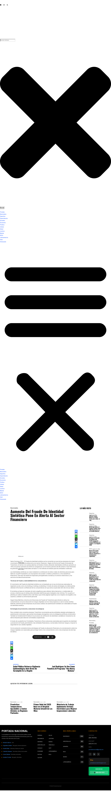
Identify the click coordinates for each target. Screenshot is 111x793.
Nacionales (3, 214)
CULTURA (40, 757)
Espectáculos (4, 218)
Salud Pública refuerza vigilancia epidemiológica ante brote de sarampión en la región (26, 668)
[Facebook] (76, 531)
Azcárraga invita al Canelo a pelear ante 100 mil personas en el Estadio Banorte (94, 529)
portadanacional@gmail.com (96, 749)
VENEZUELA (51, 744)
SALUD (50, 735)
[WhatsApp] (76, 536)
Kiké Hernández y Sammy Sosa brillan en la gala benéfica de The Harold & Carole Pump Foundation (94, 591)
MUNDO (50, 741)
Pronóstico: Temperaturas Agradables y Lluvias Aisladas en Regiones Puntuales (19, 708)
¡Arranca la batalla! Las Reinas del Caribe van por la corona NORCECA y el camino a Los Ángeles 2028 (95, 541)
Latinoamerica (4, 237)
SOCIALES (40, 748)
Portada (2, 212)
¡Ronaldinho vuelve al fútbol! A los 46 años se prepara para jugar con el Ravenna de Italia (94, 565)
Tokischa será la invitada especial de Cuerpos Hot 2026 (94, 603)
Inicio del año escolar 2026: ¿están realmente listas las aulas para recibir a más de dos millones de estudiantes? (95, 629)
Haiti (1, 239)
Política (2, 225)
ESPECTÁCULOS (41, 744)
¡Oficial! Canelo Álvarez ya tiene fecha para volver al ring (94, 518)
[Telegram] (76, 544)
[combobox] (7, 40)
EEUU (1, 235)
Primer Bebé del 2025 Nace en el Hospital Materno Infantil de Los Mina (43, 707)
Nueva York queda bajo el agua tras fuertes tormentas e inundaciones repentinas (94, 553)
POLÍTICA (40, 754)
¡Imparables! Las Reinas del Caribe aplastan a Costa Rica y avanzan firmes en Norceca (94, 613)
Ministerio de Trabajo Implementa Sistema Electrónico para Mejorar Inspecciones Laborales (67, 707)
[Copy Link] (76, 541)
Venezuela (3, 242)
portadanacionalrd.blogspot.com (98, 762)
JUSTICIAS (51, 738)
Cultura (2, 227)
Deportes (2, 216)
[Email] (76, 534)
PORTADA (40, 735)
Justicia (2, 231)
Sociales (2, 220)
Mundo (2, 233)
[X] (76, 539)
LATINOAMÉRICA (53, 751)
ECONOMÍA (40, 751)
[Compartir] (76, 547)
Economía (3, 222)
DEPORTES (40, 741)
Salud (1, 229)
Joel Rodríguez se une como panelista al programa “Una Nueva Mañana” (61, 668)
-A (45, 637)
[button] (55, 356)
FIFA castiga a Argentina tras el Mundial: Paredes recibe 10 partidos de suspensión (95, 578)
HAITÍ (50, 748)
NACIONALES (41, 738)
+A (52, 637)
